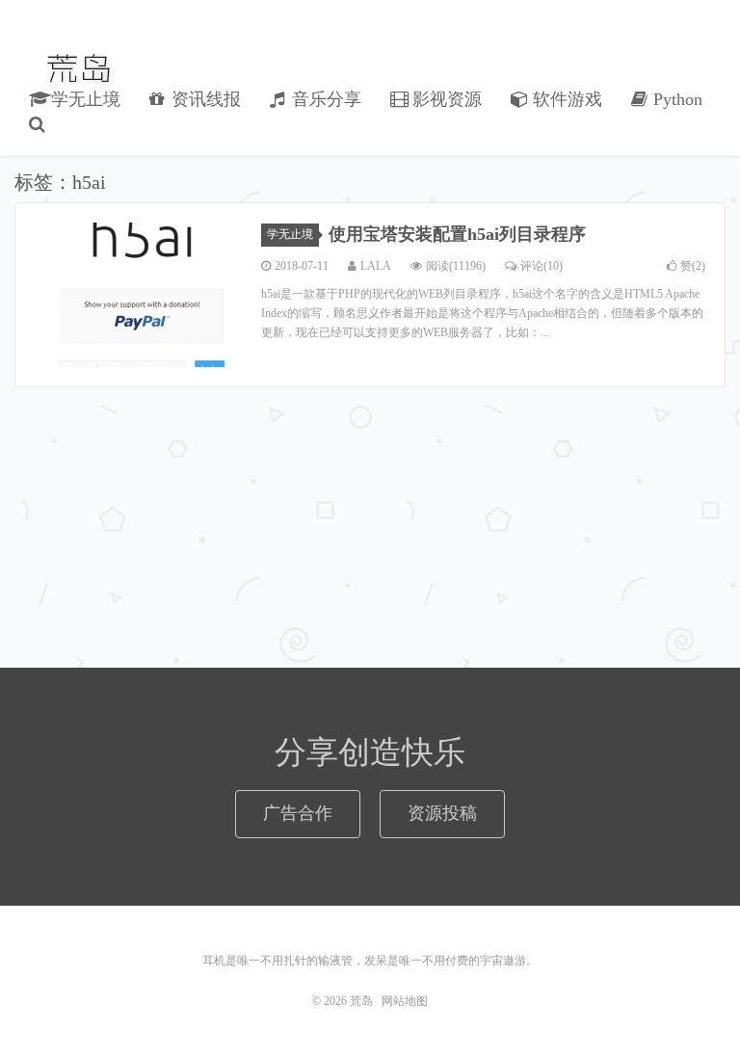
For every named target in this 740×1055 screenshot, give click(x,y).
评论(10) (541, 266)
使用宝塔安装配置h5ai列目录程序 (457, 234)
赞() (692, 266)
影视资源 (445, 99)
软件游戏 (565, 99)
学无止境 (83, 99)
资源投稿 (442, 813)
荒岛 (80, 68)
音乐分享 (324, 99)
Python (675, 99)
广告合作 (297, 813)
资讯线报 (204, 99)
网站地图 (405, 1001)
